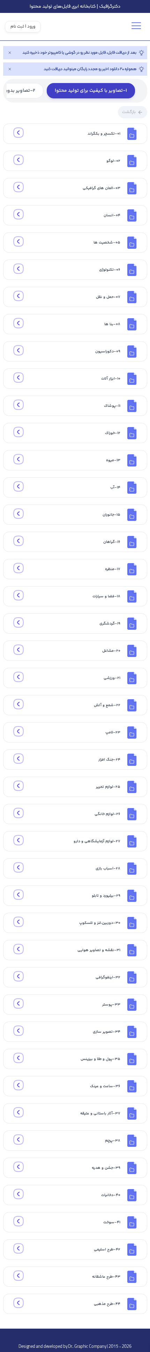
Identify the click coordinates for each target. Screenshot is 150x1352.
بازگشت (129, 112)
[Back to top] (75, 1336)
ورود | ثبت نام (22, 26)
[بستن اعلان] (10, 53)
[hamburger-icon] (137, 28)
